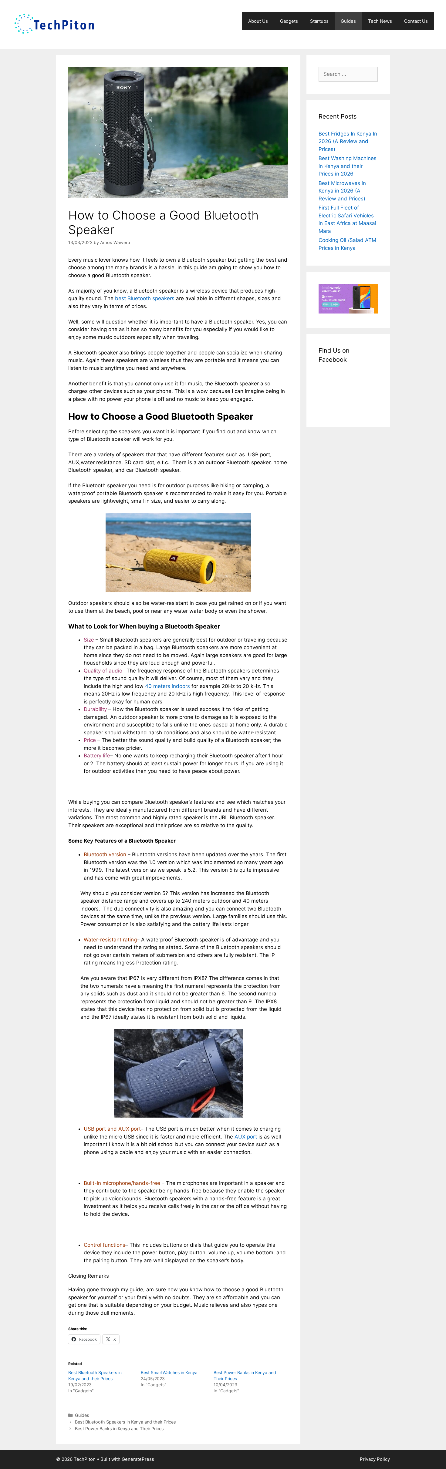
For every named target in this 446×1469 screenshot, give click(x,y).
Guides (348, 21)
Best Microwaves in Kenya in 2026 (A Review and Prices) (342, 191)
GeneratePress (138, 1459)
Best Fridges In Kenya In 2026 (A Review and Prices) (348, 141)
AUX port (246, 1137)
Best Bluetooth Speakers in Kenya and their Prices (125, 1421)
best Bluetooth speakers (144, 298)
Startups (319, 21)
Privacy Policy (375, 1459)
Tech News (380, 21)
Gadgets (289, 21)
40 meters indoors (167, 686)
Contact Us (416, 21)
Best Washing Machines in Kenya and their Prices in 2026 (348, 166)
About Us (258, 21)
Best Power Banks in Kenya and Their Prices (119, 1428)
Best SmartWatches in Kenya (169, 1372)
